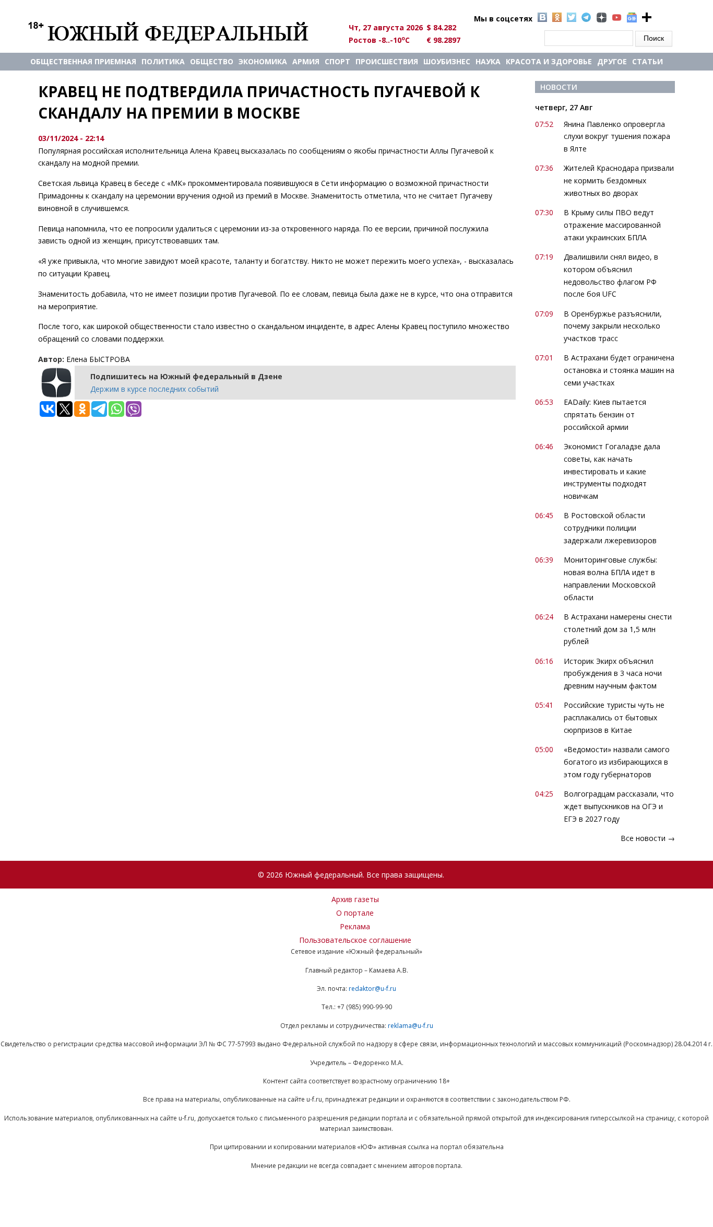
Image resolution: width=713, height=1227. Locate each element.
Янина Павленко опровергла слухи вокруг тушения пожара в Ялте (617, 136)
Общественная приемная (83, 61)
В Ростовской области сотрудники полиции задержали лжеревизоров (610, 527)
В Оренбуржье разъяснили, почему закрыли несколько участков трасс (613, 326)
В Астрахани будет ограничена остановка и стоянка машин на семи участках (619, 370)
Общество (211, 61)
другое (612, 61)
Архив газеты (355, 899)
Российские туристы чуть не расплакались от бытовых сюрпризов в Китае (614, 717)
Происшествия (386, 61)
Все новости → (648, 838)
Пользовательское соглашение (355, 940)
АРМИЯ (305, 61)
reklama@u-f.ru (410, 1025)
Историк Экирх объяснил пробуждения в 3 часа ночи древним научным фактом (613, 673)
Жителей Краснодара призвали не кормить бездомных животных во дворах (619, 180)
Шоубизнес (446, 61)
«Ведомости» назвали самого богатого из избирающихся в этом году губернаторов (617, 761)
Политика (163, 61)
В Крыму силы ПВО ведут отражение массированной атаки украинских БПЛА (612, 224)
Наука (488, 61)
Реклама (355, 926)
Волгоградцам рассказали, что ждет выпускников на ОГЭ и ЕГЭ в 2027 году (619, 806)
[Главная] (180, 32)
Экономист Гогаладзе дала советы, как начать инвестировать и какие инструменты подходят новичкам (612, 471)
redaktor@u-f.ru (372, 988)
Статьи (647, 61)
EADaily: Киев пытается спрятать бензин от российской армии (605, 414)
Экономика (263, 61)
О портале (355, 913)
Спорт (337, 61)
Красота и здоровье (549, 61)
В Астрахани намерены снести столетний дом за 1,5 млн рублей (618, 629)
